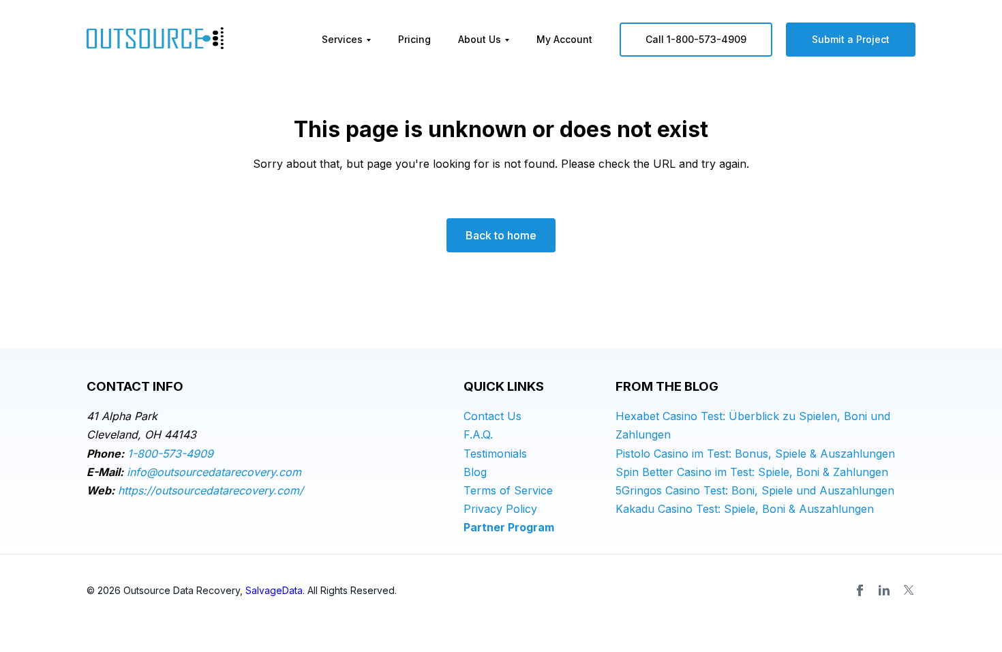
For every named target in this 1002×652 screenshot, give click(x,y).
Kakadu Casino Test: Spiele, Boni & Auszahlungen (745, 509)
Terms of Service (508, 490)
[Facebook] (859, 590)
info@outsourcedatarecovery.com (214, 472)
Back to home (501, 235)
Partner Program (509, 527)
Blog (475, 472)
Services (342, 39)
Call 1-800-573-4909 (696, 39)
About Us (479, 39)
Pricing (414, 39)
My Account (564, 39)
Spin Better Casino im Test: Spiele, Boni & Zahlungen (752, 472)
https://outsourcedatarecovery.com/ (210, 490)
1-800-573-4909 (170, 453)
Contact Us (492, 416)
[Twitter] (908, 590)
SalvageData (274, 590)
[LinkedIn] (884, 590)
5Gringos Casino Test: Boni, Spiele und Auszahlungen (755, 490)
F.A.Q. (478, 434)
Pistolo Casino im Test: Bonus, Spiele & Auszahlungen (755, 453)
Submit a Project (851, 39)
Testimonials (495, 453)
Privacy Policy (500, 509)
